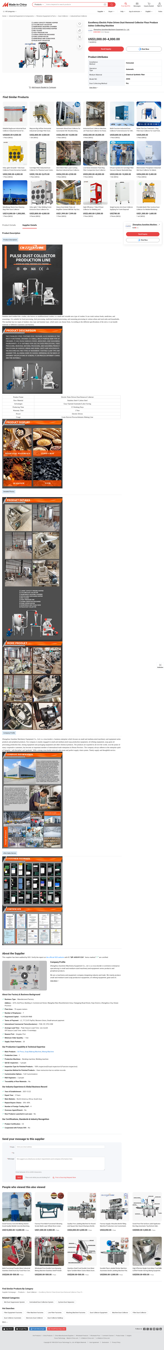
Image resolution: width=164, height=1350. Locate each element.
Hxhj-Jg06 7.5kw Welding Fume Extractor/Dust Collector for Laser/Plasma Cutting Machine (40, 208)
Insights (129, 1335)
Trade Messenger (37, 1329)
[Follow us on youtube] (154, 1329)
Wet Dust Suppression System (14, 1302)
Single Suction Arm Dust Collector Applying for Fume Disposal (121, 208)
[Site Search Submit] (112, 4)
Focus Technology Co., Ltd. (66, 1342)
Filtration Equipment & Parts (46, 16)
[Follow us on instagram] (151, 1329)
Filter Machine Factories (35, 1312)
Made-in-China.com (72, 1338)
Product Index (120, 1335)
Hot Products (37, 1335)
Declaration (105, 1342)
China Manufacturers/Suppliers (64, 1335)
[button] (105, 4)
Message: (11, 1159)
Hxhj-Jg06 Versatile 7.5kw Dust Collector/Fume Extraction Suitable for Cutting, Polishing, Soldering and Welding (15, 169)
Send (19, 1177)
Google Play (21, 1329)
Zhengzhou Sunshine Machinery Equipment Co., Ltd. (111, 29)
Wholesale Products (82, 1335)
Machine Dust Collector (120, 1312)
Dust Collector (63, 16)
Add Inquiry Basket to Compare (44, 87)
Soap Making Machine (33, 1051)
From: (12, 1147)
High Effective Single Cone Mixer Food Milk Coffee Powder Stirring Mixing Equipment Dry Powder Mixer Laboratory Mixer (147, 1270)
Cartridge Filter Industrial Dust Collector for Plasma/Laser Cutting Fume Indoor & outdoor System (42, 169)
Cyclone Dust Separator (66, 1302)
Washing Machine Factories (75, 1312)
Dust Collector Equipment (98, 1312)
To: (13, 1153)
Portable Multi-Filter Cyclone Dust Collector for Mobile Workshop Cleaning (148, 208)
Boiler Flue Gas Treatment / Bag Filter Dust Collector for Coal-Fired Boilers (148, 129)
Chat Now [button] (145, 49)
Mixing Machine (48, 1051)
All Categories (10, 11)
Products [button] (38, 4)
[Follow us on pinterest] (157, 1329)
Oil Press (20, 1051)
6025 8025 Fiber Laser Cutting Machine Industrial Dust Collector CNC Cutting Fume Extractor (67, 169)
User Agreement (94, 1342)
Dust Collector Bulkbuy (55, 1318)
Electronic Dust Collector (34, 1318)
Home (4, 16)
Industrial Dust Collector (78, 16)
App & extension (134, 11)
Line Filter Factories (54, 1312)
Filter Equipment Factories (13, 1312)
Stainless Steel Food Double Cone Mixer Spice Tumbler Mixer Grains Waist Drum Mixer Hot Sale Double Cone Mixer (80, 1270)
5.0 (135, 228)
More (4, 1322)
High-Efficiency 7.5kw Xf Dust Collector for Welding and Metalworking (93, 208)
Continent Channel (108, 1335)
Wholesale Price (95, 1335)
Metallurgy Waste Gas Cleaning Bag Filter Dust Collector (13, 208)
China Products (47, 1335)
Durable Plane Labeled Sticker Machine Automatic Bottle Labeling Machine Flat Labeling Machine (113, 1270)
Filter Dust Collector (139, 1312)
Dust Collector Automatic (12, 1318)
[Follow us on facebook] (144, 1329)
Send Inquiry (106, 49)
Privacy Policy (116, 1342)
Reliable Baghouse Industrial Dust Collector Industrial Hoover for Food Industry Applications (14, 129)
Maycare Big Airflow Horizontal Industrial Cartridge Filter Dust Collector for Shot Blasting (40, 129)
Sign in (159, 6)
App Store (7, 1329)
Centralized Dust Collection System (41, 1302)
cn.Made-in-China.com (103, 1338)
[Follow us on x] (147, 1329)
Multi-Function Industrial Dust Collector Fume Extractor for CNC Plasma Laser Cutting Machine (121, 129)
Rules (160, 11)
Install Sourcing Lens (58, 1329)
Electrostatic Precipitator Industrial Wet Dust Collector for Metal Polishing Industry (149, 169)
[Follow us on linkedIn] (160, 1329)
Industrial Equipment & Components (21, 16)
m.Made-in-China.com (87, 1338)
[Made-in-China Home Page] (14, 4)
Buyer (111, 11)
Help (122, 11)
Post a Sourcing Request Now (64, 1177)
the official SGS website (55, 957)
